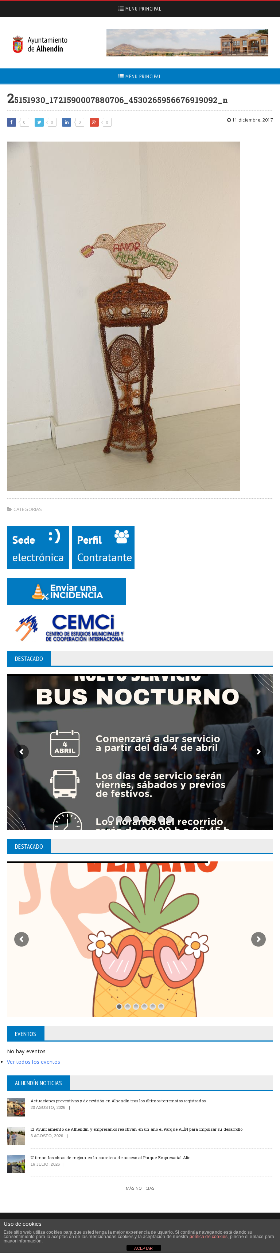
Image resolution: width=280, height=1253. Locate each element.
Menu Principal (143, 8)
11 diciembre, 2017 (252, 120)
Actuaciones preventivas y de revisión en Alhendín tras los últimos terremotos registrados (118, 1100)
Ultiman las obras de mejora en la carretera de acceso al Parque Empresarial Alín (111, 1157)
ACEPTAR (143, 1248)
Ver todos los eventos (33, 1061)
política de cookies (209, 1236)
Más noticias (140, 1188)
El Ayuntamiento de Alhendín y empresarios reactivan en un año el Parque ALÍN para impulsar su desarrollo (136, 1129)
